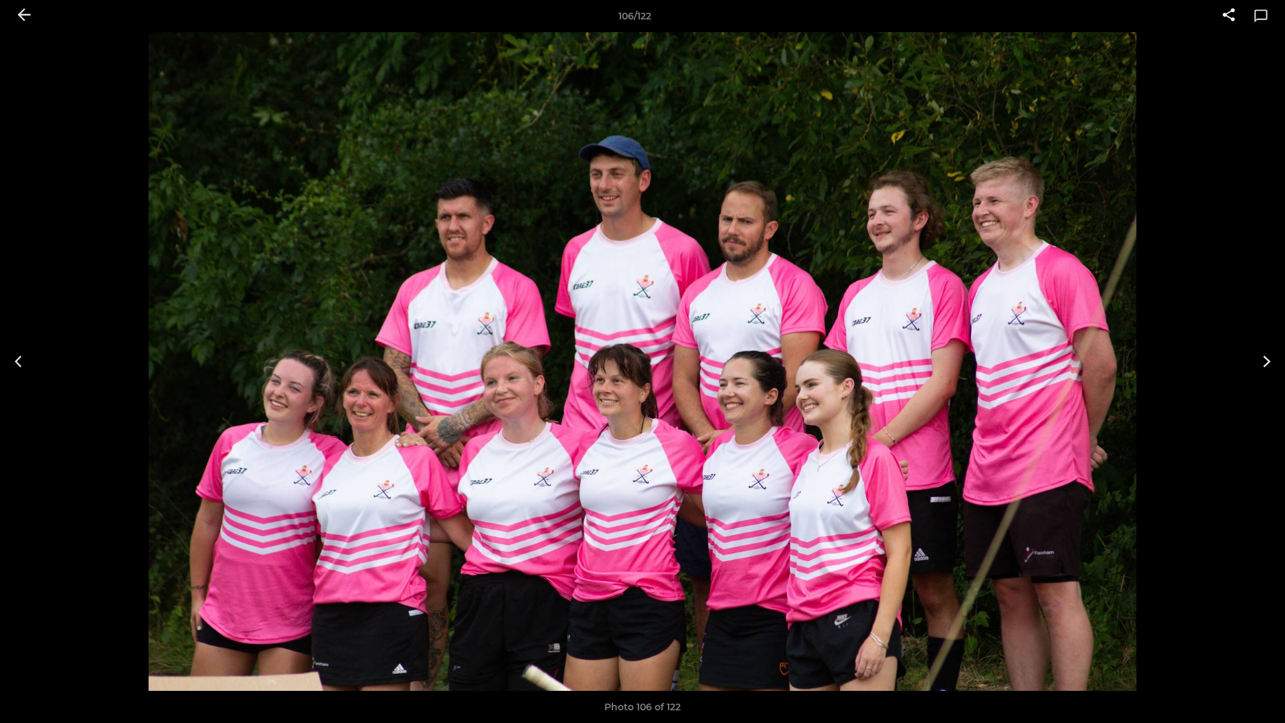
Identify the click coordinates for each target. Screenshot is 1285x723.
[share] (1229, 16)
